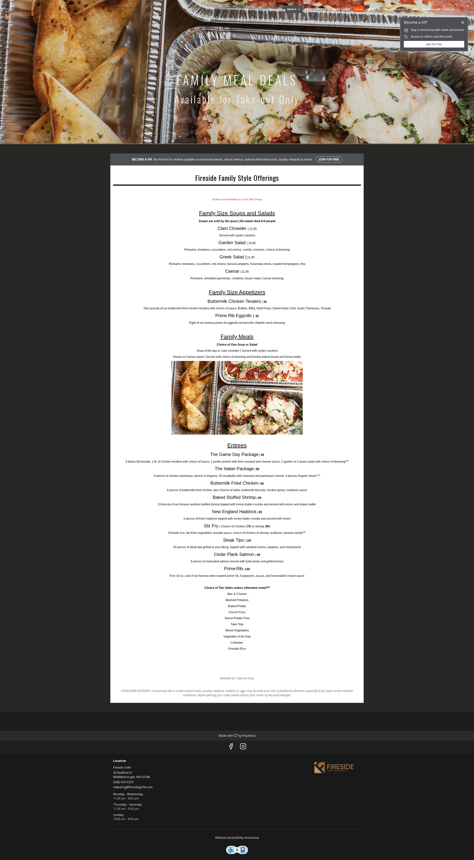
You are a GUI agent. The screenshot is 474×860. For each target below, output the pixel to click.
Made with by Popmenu (129, 735)
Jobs (415, 9)
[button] (294, 9)
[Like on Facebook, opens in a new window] (231, 747)
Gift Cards (342, 9)
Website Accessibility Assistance (237, 838)
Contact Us (399, 9)
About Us (276, 9)
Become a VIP (431, 9)
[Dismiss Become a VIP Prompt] (463, 22)
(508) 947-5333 (123, 782)
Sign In (449, 9)
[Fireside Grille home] (19, 15)
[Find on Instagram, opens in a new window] (243, 747)
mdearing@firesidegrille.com (133, 787)
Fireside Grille (334, 767)
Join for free (329, 159)
